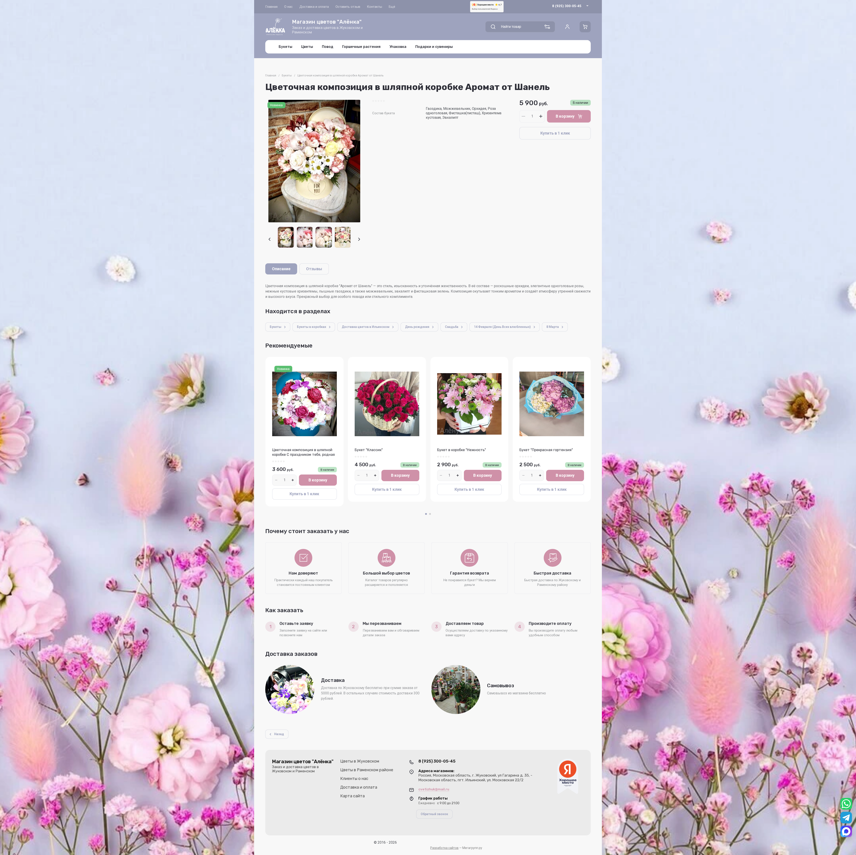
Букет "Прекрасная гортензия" (546, 450)
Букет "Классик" (369, 450)
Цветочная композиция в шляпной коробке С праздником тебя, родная (303, 452)
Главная (270, 75)
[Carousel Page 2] (430, 514)
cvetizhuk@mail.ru (433, 789)
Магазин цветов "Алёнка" (327, 22)
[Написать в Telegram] (846, 817)
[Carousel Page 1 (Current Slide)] (426, 514)
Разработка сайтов (444, 848)
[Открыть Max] (846, 831)
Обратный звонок (434, 814)
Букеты (287, 75)
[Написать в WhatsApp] (846, 804)
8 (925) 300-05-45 (566, 6)
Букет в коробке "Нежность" (461, 450)
